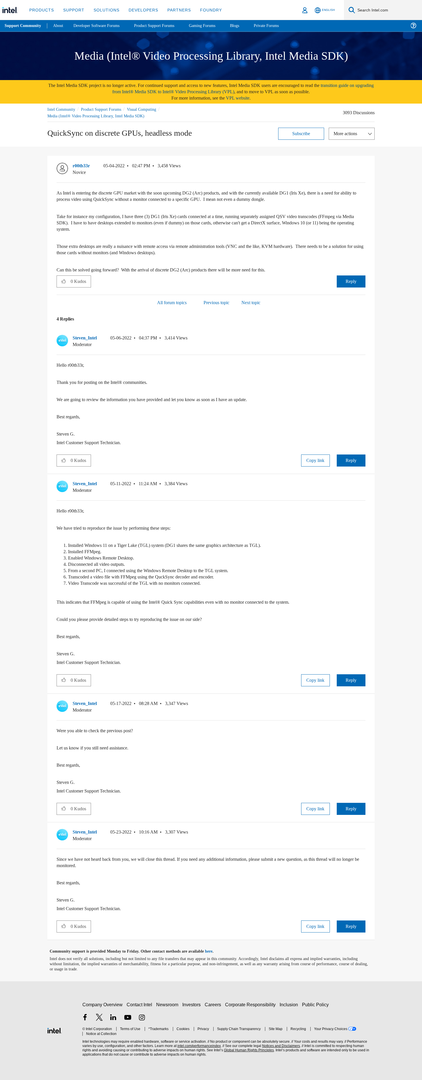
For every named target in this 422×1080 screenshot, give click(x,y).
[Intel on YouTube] (128, 1018)
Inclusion (290, 1004)
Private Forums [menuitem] (279, 26)
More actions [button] (347, 133)
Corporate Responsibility (251, 1004)
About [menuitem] (59, 26)
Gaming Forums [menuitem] (212, 26)
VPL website (242, 98)
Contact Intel (140, 1004)
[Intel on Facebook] (85, 1018)
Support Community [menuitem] (23, 26)
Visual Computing (150, 109)
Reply (351, 281)
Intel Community (62, 109)
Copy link (315, 460)
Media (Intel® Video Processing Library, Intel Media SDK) (97, 116)
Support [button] (72, 10)
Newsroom (168, 1004)
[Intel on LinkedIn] (113, 1018)
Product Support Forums (106, 109)
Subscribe (301, 133)
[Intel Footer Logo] (54, 1029)
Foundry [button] (204, 10)
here (214, 951)
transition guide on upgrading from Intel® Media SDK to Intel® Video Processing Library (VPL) (229, 88)
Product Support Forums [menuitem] (162, 26)
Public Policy (316, 1004)
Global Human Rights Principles (247, 1050)
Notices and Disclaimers (279, 1045)
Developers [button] (139, 10)
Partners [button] (173, 10)
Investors (192, 1004)
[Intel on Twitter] (99, 1018)
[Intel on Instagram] (142, 1018)
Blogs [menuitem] (246, 26)
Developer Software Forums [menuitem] (101, 26)
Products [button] (41, 10)
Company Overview (102, 1004)
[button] (363, 167)
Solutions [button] (104, 10)
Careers (214, 1004)
